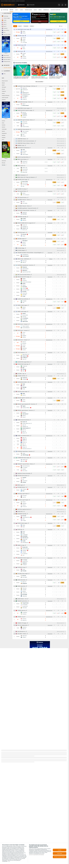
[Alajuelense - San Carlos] (39, 213)
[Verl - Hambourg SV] (39, 92)
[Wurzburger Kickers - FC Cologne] (39, 95)
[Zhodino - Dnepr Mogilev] (39, 153)
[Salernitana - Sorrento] (39, 348)
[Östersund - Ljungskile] (39, 588)
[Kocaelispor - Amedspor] (39, 613)
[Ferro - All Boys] (39, 135)
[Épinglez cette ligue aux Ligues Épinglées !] (36, 86)
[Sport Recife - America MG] (39, 171)
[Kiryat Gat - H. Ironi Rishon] (39, 317)
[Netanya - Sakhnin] (39, 308)
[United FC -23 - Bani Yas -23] (39, 228)
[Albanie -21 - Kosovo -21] (39, 441)
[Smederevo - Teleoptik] (39, 551)
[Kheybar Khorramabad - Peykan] (39, 282)
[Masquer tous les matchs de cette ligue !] (65, 29)
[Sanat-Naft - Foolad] (39, 295)
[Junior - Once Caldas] (39, 202)
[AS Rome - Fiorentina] (39, 57)
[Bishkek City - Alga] (39, 366)
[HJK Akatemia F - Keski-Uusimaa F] (39, 255)
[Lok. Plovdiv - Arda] (39, 185)
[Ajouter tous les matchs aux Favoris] (14, 29)
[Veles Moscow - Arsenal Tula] (39, 538)
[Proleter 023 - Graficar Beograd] (39, 548)
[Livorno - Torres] (39, 333)
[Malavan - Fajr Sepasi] (39, 285)
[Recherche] (59, 5)
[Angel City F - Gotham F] (39, 636)
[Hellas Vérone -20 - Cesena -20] (39, 355)
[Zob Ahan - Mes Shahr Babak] (39, 289)
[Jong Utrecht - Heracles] (39, 481)
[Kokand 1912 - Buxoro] (39, 460)
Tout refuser (59, 853)
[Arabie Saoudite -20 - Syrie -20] (39, 428)
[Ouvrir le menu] (65, 5)
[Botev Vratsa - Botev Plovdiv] (39, 182)
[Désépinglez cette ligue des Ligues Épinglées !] (30, 29)
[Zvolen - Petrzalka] (39, 570)
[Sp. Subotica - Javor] (39, 554)
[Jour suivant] (65, 26)
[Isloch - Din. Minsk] (39, 150)
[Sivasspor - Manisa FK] (39, 619)
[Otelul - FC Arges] (39, 519)
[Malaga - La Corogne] (39, 41)
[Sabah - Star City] (39, 394)
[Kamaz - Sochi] (39, 532)
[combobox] (60, 26)
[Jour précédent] (56, 26)
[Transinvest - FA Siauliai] (39, 378)
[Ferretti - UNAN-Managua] (39, 454)
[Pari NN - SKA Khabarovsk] (39, 541)
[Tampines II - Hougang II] (39, 563)
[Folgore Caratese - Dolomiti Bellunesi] (39, 326)
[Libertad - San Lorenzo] (39, 469)
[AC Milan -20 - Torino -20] (39, 358)
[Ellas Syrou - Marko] (39, 261)
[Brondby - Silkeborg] (39, 219)
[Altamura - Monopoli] (39, 342)
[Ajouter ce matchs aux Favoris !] (14, 32)
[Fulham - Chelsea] (39, 32)
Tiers (9, 861)
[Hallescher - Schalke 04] (39, 98)
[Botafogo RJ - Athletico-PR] (39, 162)
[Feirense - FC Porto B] (39, 505)
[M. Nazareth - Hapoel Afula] (39, 320)
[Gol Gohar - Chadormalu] (39, 292)
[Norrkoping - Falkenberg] (39, 595)
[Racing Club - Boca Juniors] (39, 122)
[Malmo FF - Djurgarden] (39, 582)
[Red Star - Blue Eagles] (39, 576)
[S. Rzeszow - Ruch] (39, 490)
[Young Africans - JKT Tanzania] (39, 603)
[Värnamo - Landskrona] (39, 592)
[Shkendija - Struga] (39, 388)
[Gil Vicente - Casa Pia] (39, 496)
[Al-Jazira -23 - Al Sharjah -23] (39, 225)
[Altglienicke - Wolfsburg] (39, 88)
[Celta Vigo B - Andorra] (39, 241)
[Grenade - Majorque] (39, 244)
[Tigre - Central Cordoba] (39, 125)
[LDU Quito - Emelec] (39, 235)
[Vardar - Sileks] (39, 384)
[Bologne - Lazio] (39, 54)
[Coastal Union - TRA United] (39, 606)
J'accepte (59, 850)
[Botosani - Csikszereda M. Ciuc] (39, 516)
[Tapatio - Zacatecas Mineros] (39, 406)
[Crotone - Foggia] (39, 345)
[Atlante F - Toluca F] (39, 416)
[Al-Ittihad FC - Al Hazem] (39, 116)
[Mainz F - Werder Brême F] (39, 104)
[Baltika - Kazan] (39, 525)
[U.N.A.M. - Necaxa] (39, 400)
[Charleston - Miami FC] (39, 628)
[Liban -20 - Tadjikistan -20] (39, 425)
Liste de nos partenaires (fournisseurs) (36, 854)
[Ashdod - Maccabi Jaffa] (39, 314)
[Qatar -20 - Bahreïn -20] (39, 432)
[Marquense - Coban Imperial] (39, 267)
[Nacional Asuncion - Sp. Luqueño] (39, 466)
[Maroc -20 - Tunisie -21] (39, 438)
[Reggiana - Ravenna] (39, 336)
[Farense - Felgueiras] (39, 502)
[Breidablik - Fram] (39, 301)
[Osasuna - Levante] (39, 38)
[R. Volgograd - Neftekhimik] (39, 535)
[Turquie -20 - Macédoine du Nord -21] (39, 447)
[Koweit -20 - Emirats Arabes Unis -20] (39, 422)
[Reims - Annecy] (39, 47)
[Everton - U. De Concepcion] (39, 193)
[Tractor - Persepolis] (39, 279)
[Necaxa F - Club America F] (39, 413)
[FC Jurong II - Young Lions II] (39, 560)
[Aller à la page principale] (8, 5)
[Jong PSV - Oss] (39, 478)
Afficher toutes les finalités (59, 856)
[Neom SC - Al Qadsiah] (39, 113)
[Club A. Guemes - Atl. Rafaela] (39, 132)
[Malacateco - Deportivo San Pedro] (39, 271)
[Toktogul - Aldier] (39, 370)
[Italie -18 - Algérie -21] (39, 444)
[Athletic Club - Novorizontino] (39, 168)
